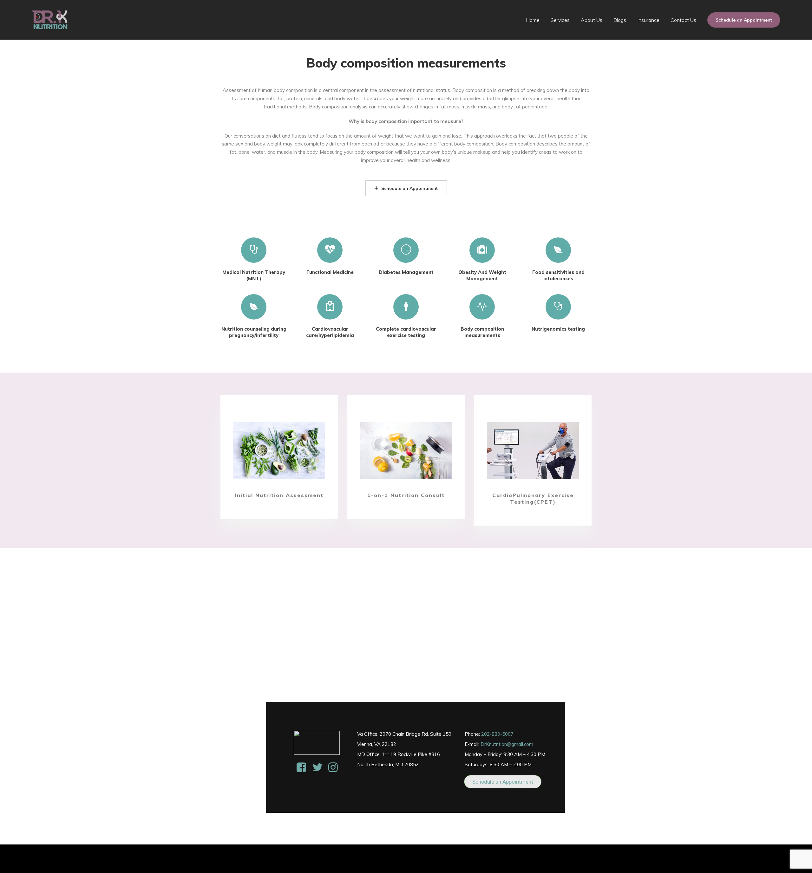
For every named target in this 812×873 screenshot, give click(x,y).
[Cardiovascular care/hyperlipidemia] (330, 306)
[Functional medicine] (330, 249)
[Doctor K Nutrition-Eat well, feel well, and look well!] (50, 20)
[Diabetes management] (406, 249)
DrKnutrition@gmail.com (507, 744)
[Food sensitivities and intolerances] (558, 249)
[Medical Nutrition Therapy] (253, 249)
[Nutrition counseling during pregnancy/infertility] (253, 306)
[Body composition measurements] (482, 306)
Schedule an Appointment (744, 20)
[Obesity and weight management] (482, 249)
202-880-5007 (497, 734)
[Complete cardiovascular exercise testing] (406, 306)
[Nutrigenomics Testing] (558, 306)
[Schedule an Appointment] (279, 450)
